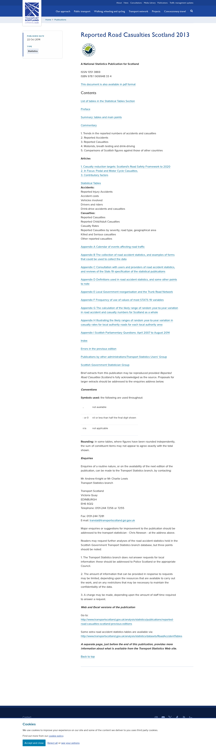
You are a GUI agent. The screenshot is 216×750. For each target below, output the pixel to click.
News (126, 2)
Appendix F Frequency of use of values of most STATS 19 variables (122, 299)
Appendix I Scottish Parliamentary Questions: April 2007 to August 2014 (125, 332)
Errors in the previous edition (98, 348)
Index (84, 340)
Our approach (63, 11)
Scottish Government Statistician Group (105, 364)
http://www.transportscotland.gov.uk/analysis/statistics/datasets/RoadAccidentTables (131, 636)
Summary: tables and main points (101, 117)
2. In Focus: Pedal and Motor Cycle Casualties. (109, 170)
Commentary (89, 125)
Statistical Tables (91, 183)
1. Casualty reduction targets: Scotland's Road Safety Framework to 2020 (125, 166)
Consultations (136, 2)
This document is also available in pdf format (108, 84)
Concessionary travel (175, 11)
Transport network (138, 11)
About (119, 2)
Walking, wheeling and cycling (109, 11)
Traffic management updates (181, 2)
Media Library (150, 2)
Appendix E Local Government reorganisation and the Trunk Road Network (127, 291)
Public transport (82, 11)
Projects (156, 11)
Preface (85, 109)
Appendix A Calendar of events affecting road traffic (113, 246)
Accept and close (34, 742)
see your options (70, 742)
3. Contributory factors (94, 175)
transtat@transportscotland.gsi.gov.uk (112, 520)
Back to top (88, 656)
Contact (27, 717)
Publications (162, 2)
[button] (190, 11)
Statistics (33, 51)
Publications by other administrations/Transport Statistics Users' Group (124, 356)
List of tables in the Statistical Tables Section (108, 101)
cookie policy (56, 735)
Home (48, 20)
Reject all (52, 742)
